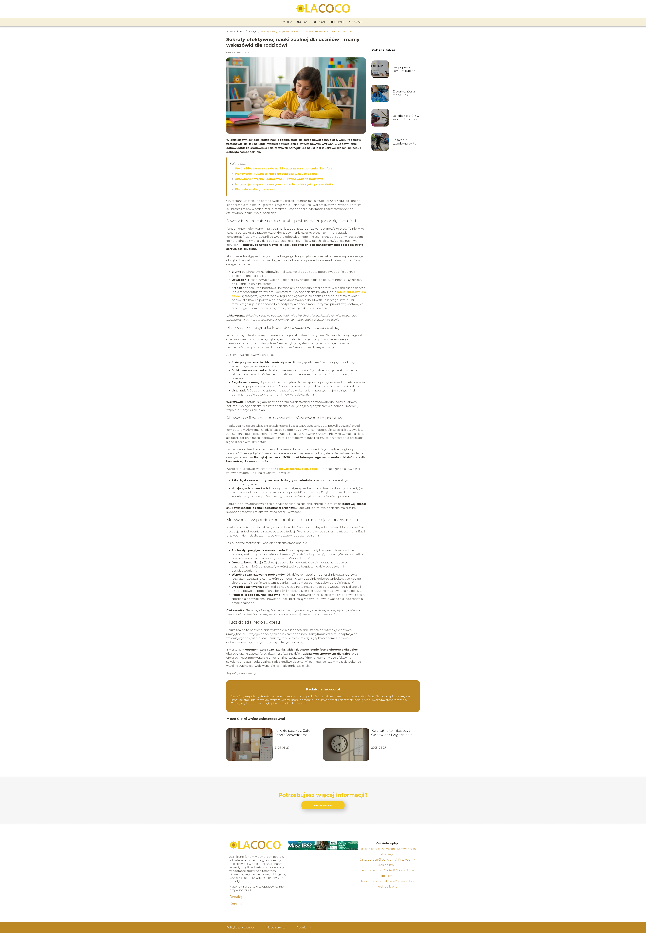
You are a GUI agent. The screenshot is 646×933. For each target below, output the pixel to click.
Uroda (301, 22)
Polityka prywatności (241, 927)
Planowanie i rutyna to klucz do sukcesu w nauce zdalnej (276, 173)
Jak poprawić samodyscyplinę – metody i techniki (405, 69)
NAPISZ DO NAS (323, 805)
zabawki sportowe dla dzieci (297, 468)
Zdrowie (355, 22)
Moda (287, 22)
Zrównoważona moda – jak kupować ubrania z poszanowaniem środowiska (406, 93)
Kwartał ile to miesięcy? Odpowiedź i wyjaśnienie (392, 733)
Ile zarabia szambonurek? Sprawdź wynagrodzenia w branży (405, 142)
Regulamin (304, 927)
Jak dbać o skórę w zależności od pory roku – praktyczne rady (406, 117)
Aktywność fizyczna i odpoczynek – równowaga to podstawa (279, 179)
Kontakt (236, 904)
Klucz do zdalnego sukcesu (255, 189)
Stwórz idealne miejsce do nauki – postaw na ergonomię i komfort (283, 168)
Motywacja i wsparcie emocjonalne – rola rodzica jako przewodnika (284, 184)
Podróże (318, 22)
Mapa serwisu (276, 927)
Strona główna (236, 31)
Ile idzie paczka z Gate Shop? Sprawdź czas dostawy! (292, 733)
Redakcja (237, 897)
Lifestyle (337, 22)
